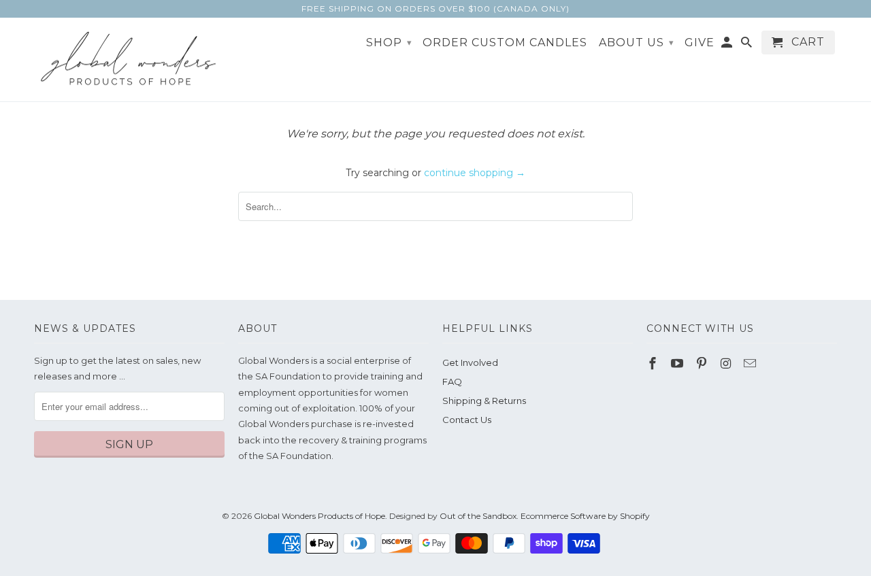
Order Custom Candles (505, 43)
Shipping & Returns (484, 400)
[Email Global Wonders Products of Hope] (751, 363)
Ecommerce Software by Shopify (585, 516)
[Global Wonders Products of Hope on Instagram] (726, 363)
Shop (389, 42)
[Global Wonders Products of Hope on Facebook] (653, 363)
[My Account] (727, 45)
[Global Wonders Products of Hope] (129, 60)
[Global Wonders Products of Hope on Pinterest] (702, 363)
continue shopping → (474, 173)
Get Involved (470, 362)
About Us (636, 42)
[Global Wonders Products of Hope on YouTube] (678, 363)
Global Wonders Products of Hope (319, 516)
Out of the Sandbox (478, 516)
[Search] (747, 45)
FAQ (452, 381)
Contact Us (466, 419)
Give (699, 43)
